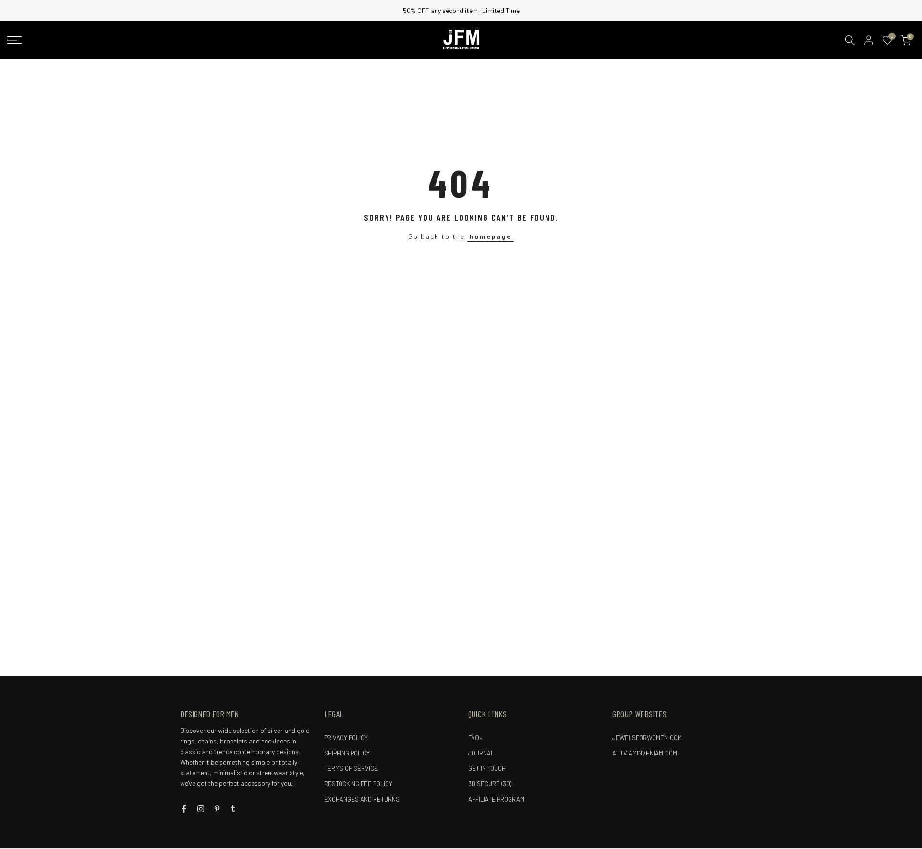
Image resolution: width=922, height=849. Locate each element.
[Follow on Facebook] (184, 808)
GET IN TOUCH (487, 768)
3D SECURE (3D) (489, 784)
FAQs (475, 738)
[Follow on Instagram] (200, 808)
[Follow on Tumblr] (233, 808)
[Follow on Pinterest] (217, 808)
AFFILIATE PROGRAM (496, 799)
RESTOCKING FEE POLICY (358, 784)
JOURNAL (481, 753)
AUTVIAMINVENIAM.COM (644, 753)
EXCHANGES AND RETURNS (362, 799)
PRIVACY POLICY (346, 738)
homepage (490, 236)
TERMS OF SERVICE (351, 768)
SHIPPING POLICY (347, 753)
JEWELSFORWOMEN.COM (647, 738)
